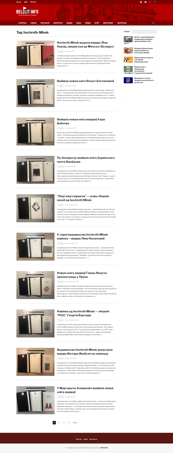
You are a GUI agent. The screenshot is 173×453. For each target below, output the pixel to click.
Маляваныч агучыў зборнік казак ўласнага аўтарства (144, 80)
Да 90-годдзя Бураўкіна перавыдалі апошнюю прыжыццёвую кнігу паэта (139, 40)
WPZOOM (104, 448)
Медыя (69, 23)
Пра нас (18, 2)
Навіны (33, 23)
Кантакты (33, 2)
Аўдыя (88, 23)
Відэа (78, 23)
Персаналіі (45, 23)
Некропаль (122, 23)
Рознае (60, 51)
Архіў (25, 2)
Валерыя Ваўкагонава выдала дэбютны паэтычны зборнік (143, 50)
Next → (76, 423)
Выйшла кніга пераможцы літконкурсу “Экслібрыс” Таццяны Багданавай (138, 70)
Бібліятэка (58, 23)
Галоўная (22, 23)
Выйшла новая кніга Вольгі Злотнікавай (85, 81)
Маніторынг (108, 23)
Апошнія (127, 31)
